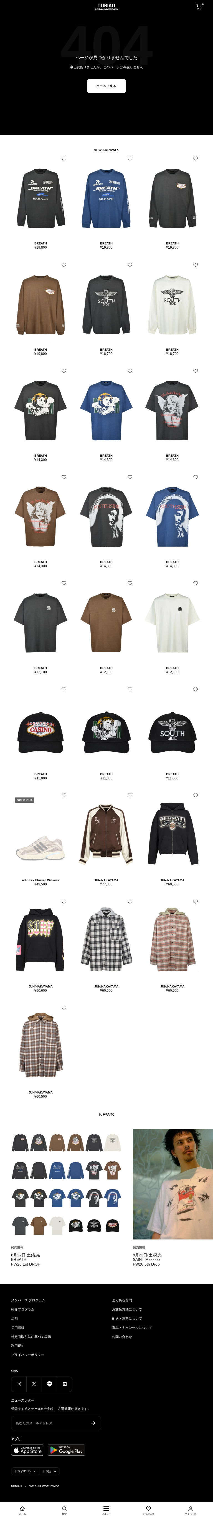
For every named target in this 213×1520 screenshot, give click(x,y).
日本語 (47, 1471)
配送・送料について (127, 1318)
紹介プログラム (22, 1309)
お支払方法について (127, 1309)
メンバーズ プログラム (28, 1300)
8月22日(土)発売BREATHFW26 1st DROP (25, 1259)
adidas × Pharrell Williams (40, 880)
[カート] (199, 6)
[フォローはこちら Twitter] (34, 1384)
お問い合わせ (122, 1337)
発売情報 (17, 1247)
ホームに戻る (106, 85)
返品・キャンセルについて (132, 1328)
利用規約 (17, 1346)
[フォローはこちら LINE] (49, 1384)
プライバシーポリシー (27, 1355)
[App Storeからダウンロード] (27, 1450)
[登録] (93, 1423)
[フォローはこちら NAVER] (64, 1384)
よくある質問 (122, 1300)
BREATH (40, 243)
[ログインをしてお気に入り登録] (64, 158)
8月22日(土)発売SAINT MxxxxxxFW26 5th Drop (147, 1259)
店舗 (14, 1318)
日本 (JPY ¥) (23, 1471)
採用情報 (17, 1328)
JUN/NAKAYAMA (106, 880)
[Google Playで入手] (66, 1450)
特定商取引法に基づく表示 (31, 1337)
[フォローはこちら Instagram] (18, 1384)
